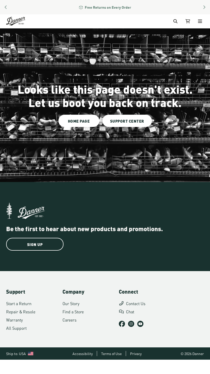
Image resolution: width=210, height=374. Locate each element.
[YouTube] (140, 324)
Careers (69, 319)
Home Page (79, 121)
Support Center (127, 121)
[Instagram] (131, 324)
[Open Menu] (200, 21)
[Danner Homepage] (22, 21)
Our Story (70, 303)
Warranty (14, 319)
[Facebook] (122, 324)
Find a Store (73, 311)
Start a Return (19, 303)
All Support (16, 328)
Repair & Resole (20, 311)
